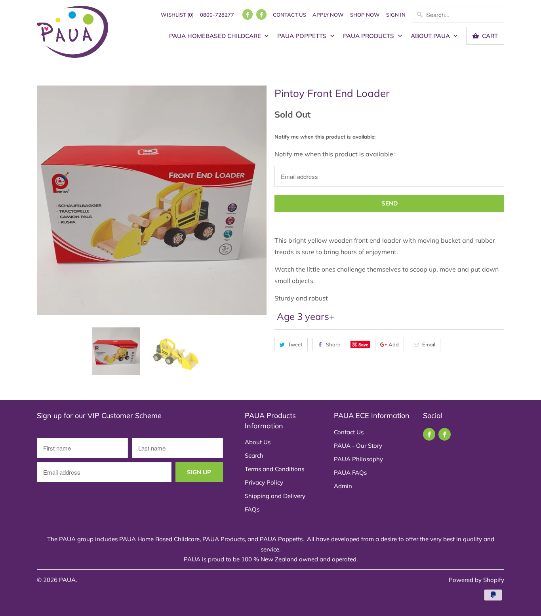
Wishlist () (177, 14)
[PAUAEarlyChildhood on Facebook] (261, 14)
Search (254, 455)
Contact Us (289, 14)
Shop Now (365, 14)
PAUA (67, 580)
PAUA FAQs (350, 472)
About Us (257, 442)
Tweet (295, 344)
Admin (343, 486)
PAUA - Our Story (358, 445)
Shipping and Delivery (275, 496)
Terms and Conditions (274, 469)
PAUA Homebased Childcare (216, 36)
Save (363, 345)
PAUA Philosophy (358, 459)
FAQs (252, 509)
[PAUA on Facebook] (247, 14)
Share (333, 344)
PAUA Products (369, 36)
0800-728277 (217, 14)
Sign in (396, 14)
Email (428, 344)
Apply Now (328, 14)
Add (394, 344)
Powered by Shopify (476, 580)
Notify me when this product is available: (324, 136)
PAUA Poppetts (302, 36)
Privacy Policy (264, 482)
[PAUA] (72, 34)
